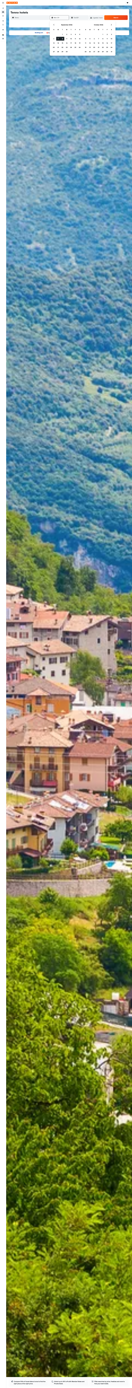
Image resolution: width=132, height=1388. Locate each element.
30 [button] (67, 52)
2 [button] (66, 34)
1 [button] (62, 34)
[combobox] (31, 17)
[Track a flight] (3, 24)
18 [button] (75, 43)
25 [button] (75, 47)
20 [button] (54, 47)
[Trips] (3, 30)
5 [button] (79, 34)
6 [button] (53, 39)
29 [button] (62, 52)
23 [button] (67, 47)
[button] (3, 3)
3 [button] (111, 34)
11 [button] (75, 39)
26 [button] (79, 47)
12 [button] (79, 39)
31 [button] (111, 52)
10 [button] (71, 39)
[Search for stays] (3, 12)
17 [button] (71, 43)
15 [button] (62, 43)
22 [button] (62, 47)
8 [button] (62, 39)
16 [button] (66, 43)
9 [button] (66, 39)
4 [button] (75, 34)
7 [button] (98, 39)
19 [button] (79, 43)
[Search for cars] (3, 16)
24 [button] (71, 47)
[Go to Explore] (3, 21)
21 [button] (58, 47)
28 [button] (58, 52)
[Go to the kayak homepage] (12, 3)
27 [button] (54, 52)
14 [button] (58, 43)
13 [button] (54, 43)
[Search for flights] (3, 8)
